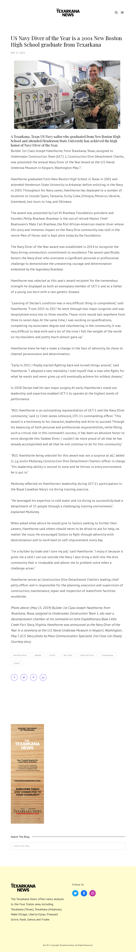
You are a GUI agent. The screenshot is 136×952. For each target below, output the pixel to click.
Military (68, 655)
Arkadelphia (20, 655)
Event (52, 655)
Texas (16, 663)
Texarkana (107, 655)
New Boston (87, 655)
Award (38, 655)
